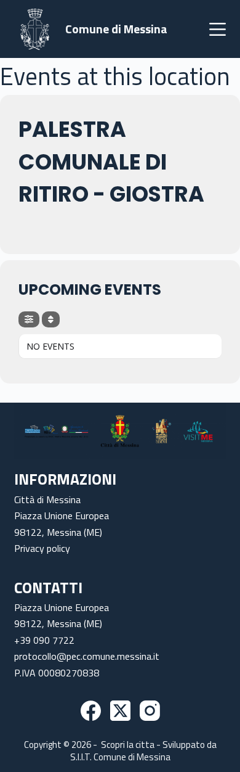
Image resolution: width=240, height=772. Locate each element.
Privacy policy (42, 548)
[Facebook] (91, 710)
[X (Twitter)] (120, 710)
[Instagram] (150, 710)
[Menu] (217, 29)
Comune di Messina (116, 28)
